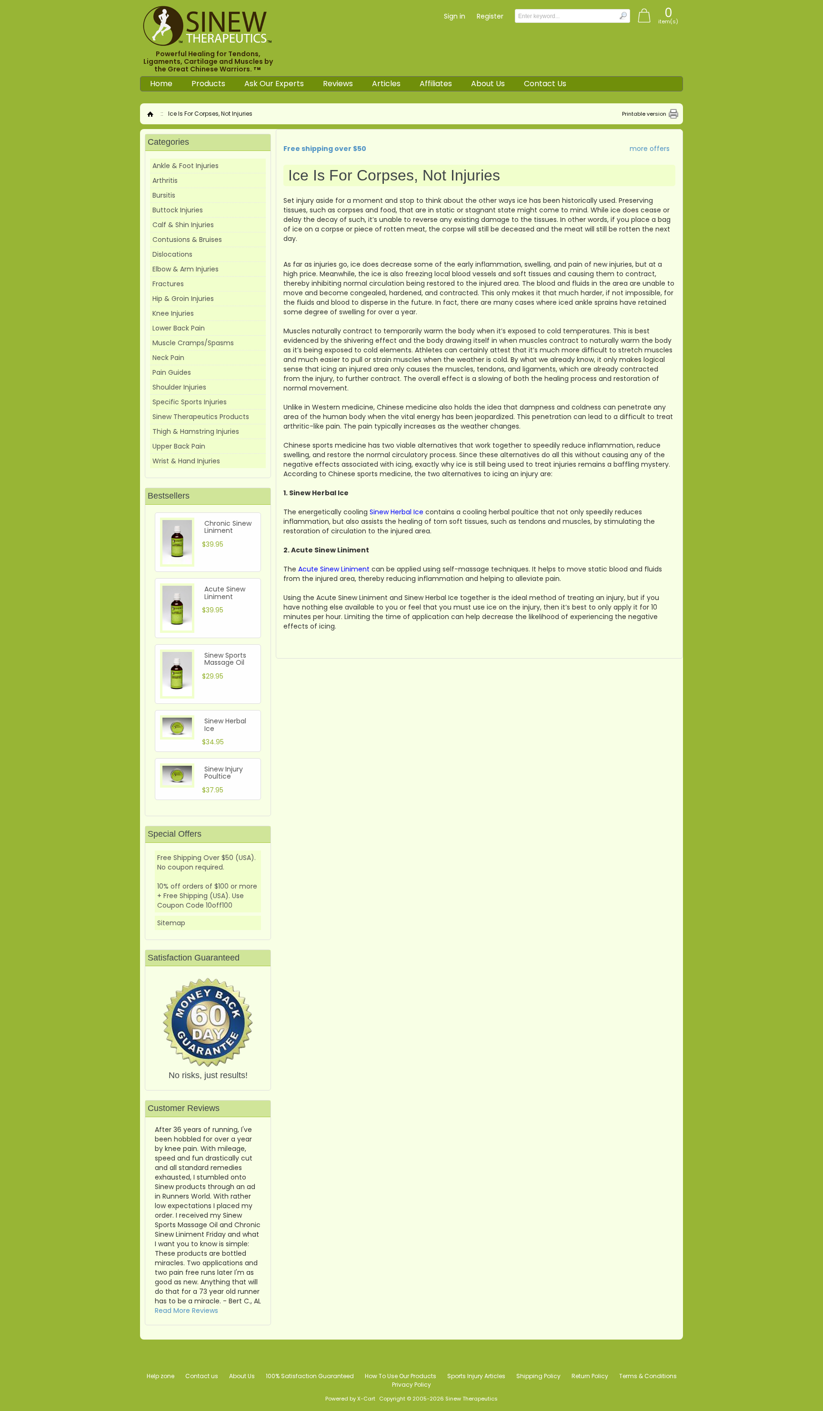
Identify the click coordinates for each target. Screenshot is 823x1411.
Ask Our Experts (274, 83)
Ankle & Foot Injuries (185, 165)
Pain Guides (171, 372)
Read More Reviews (186, 1310)
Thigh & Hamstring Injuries (195, 431)
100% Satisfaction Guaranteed (310, 1376)
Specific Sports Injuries (189, 402)
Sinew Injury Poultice (223, 772)
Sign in (454, 16)
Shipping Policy (538, 1376)
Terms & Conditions (648, 1376)
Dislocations (172, 254)
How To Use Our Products (400, 1376)
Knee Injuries (173, 313)
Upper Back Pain (178, 446)
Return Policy (590, 1376)
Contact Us (545, 83)
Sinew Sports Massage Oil (225, 658)
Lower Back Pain (178, 328)
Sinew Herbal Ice (225, 724)
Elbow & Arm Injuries (185, 269)
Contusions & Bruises (187, 239)
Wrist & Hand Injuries (186, 461)
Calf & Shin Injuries (183, 225)
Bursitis (163, 195)
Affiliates (436, 83)
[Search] (623, 15)
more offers (650, 148)
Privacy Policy (411, 1385)
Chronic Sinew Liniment (227, 527)
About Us (488, 83)
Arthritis (165, 180)
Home (161, 83)
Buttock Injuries (177, 210)
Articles (386, 83)
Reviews (338, 83)
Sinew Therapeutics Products (200, 416)
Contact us (201, 1376)
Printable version (644, 114)
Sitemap (171, 923)
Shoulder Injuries (179, 387)
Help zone (160, 1376)
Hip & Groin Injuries (183, 298)
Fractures (168, 284)
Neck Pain (168, 357)
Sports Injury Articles (476, 1376)
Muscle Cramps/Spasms (193, 343)
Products (208, 83)
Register (490, 16)
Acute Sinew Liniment (224, 592)
